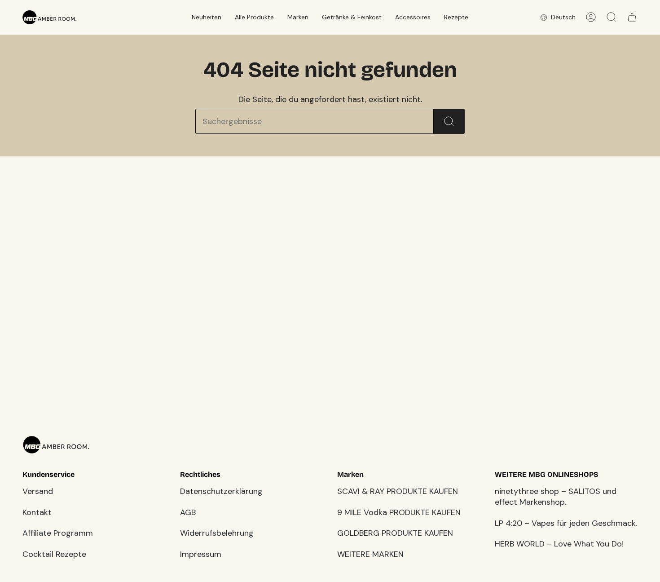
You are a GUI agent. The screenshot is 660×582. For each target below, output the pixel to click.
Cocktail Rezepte (54, 554)
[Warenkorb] (632, 17)
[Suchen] (449, 121)
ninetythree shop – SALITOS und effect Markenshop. (555, 496)
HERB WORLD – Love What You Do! (559, 543)
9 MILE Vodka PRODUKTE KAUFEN (399, 512)
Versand (37, 491)
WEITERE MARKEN (370, 554)
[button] (206, 17)
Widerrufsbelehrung (217, 533)
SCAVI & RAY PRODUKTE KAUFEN (397, 491)
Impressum (200, 554)
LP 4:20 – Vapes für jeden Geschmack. (566, 523)
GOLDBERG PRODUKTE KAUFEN (395, 533)
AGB (188, 512)
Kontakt (37, 512)
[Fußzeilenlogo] (56, 445)
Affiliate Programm (57, 533)
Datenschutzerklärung (221, 491)
